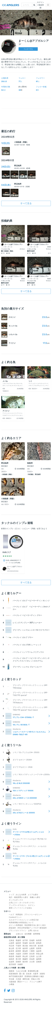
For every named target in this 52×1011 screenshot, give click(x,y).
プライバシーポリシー (33, 914)
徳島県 (11, 959)
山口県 (38, 956)
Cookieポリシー (15, 917)
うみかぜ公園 (21, 971)
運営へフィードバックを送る (20, 908)
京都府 (11, 954)
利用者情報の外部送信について (21, 922)
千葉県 (18, 946)
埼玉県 (11, 946)
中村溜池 (30, 474)
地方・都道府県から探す (18, 897)
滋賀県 (38, 951)
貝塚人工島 (35, 979)
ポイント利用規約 (16, 925)
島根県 (18, 956)
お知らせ (19, 934)
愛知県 (25, 951)
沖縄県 (20, 964)
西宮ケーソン (22, 982)
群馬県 (38, 943)
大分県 (32, 962)
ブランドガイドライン (18, 930)
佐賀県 (11, 962)
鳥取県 (11, 956)
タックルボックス (16, 900)
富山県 (11, 948)
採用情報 (36, 934)
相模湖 (11, 971)
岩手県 (25, 940)
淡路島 (42, 974)
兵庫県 (25, 954)
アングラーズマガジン (18, 905)
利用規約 (19, 914)
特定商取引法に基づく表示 (35, 925)
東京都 (25, 946)
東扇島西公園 (33, 971)
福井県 (25, 948)
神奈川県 (32, 946)
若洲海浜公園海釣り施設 (34, 976)
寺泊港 (11, 979)
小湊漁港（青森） (21, 142)
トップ (11, 894)
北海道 (11, 940)
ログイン (31, 905)
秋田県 (38, 940)
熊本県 (25, 962)
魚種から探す (35, 897)
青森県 (18, 940)
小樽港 (11, 984)
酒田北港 (26, 979)
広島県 (32, 956)
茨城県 (25, 943)
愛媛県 (25, 959)
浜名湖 (28, 974)
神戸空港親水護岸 (16, 976)
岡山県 (25, 956)
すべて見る (26, 203)
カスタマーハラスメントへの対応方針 (24, 920)
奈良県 (32, 954)
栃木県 (32, 943)
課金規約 (12, 928)
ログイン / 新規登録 (40, 5)
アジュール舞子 (36, 982)
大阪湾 (35, 974)
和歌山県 (39, 954)
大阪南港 (12, 982)
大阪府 (18, 954)
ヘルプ (11, 914)
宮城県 (32, 940)
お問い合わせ (33, 930)
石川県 (18, 948)
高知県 (32, 959)
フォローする (28, 49)
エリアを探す (33, 894)
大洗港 (18, 979)
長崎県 (18, 962)
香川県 (18, 959)
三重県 (32, 951)
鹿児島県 (12, 964)
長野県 (38, 948)
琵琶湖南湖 (13, 974)
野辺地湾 (17, 165)
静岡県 (18, 951)
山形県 (11, 943)
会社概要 (28, 934)
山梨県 (32, 948)
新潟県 (40, 946)
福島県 (18, 943)
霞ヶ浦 (21, 974)
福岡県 (38, 959)
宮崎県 (38, 962)
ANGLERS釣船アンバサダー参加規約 (32, 928)
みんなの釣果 (21, 894)
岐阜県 (11, 951)
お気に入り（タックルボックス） (22, 902)
